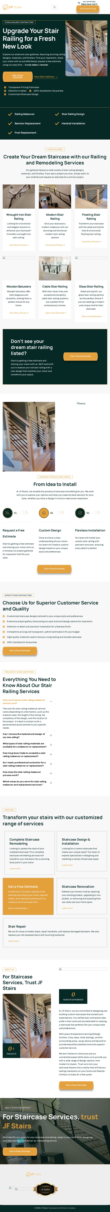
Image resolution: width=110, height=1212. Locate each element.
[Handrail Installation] (57, 123)
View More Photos (18, 245)
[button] (68, 48)
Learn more (15, 869)
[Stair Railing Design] (57, 114)
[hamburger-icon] (55, 7)
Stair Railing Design (73, 114)
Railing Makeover (25, 114)
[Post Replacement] (10, 133)
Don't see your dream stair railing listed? (32, 347)
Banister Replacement (28, 123)
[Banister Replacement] (10, 123)
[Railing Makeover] (10, 114)
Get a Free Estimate (55, 313)
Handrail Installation (73, 123)
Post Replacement (25, 132)
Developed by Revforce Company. (62, 1208)
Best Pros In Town (45, 1187)
